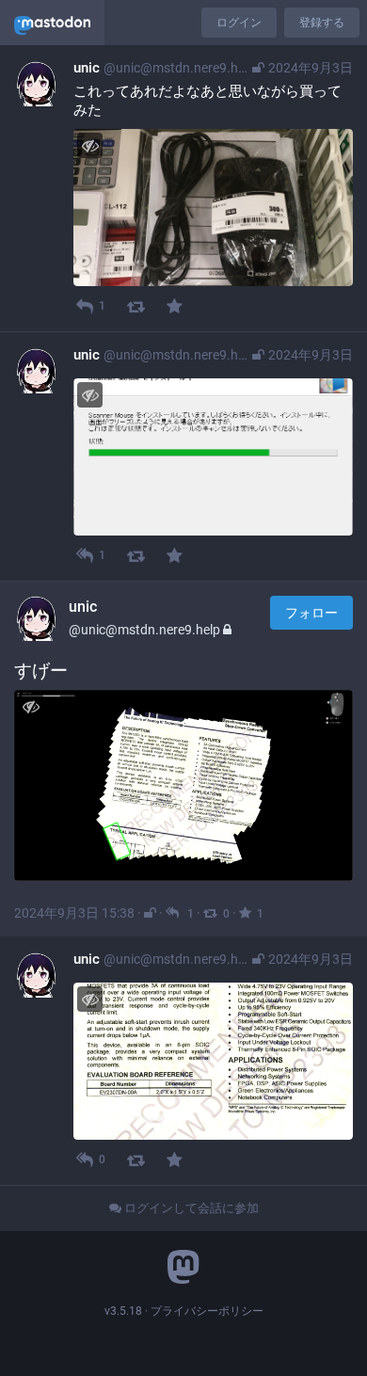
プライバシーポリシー (207, 1311)
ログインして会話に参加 (190, 1208)
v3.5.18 (123, 1311)
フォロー (311, 612)
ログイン (239, 22)
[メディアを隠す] (90, 145)
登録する (321, 22)
